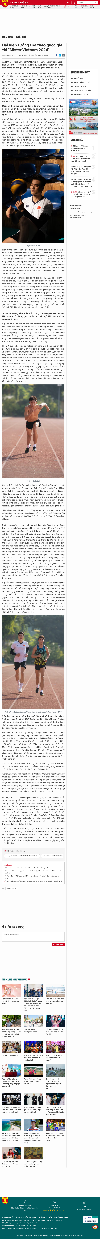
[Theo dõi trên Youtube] (68, 2)
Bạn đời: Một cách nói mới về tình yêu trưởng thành (10, 1001)
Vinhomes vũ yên (75, 208)
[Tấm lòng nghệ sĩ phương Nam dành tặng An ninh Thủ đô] (55, 1021)
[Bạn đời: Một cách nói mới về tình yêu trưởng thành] (11, 990)
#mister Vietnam (12, 888)
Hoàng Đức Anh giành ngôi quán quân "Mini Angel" (54, 1057)
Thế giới (33, 7)
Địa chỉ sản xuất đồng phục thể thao (80, 212)
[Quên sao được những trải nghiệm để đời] (33, 1021)
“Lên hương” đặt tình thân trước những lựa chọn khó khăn (10, 1164)
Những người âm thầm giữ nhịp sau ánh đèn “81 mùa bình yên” (80, 148)
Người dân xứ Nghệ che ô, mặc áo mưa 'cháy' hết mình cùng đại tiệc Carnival (55, 1136)
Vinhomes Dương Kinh (76, 205)
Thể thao (77, 7)
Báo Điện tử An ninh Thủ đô (5, 4)
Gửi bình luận (58, 944)
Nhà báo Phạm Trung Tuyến (81, 91)
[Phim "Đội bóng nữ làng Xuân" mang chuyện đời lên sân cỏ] (33, 1070)
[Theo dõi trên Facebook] (65, 2)
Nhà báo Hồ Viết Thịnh (79, 86)
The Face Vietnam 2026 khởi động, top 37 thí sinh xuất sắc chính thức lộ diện (11, 1110)
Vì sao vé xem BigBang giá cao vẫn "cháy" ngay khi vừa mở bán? (33, 1109)
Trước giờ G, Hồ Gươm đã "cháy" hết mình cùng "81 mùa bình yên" (80, 158)
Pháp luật (39, 7)
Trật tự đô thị (15, 7)
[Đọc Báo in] (75, 3)
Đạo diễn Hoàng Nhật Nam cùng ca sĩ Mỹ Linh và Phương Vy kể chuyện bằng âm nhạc (55, 1110)
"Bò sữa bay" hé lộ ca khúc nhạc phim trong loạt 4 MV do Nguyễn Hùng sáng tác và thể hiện (54, 1083)
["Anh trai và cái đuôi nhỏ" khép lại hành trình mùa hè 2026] (55, 990)
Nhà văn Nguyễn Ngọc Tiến (80, 82)
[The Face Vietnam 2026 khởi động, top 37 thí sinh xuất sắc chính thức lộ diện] (11, 1099)
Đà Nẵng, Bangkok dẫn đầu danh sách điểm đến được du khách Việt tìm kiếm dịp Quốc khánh (11, 1136)
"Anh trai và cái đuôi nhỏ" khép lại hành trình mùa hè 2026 (55, 1001)
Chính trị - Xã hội (25, 7)
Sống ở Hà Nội (84, 7)
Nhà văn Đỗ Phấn (77, 78)
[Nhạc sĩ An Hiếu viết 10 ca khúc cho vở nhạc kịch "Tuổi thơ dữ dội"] (33, 1047)
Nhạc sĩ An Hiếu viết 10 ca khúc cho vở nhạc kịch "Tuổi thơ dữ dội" (33, 1057)
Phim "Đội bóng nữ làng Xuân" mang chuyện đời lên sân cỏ (32, 1081)
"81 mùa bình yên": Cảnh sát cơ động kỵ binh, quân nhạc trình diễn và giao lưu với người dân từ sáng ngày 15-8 (81, 182)
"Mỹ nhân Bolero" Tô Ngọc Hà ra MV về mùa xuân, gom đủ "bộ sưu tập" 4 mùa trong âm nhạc (32, 877)
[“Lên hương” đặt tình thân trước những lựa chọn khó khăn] (11, 1153)
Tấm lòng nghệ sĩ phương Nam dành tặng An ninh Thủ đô (55, 1032)
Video (46, 7)
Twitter (60, 55)
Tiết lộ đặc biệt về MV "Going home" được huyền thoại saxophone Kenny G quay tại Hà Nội (33, 881)
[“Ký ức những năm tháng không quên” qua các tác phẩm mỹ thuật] (33, 1153)
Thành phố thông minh (54, 7)
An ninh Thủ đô (19, 2)
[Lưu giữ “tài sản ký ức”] (11, 1047)
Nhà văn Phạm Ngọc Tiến (80, 95)
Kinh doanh (92, 7)
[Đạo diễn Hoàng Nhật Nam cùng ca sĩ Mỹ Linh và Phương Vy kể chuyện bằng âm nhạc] (55, 1099)
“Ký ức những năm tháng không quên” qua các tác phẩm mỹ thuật (33, 1164)
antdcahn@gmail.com (84, 1209)
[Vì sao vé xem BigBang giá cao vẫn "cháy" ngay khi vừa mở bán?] (33, 1099)
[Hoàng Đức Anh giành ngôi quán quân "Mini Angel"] (55, 1047)
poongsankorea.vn (75, 217)
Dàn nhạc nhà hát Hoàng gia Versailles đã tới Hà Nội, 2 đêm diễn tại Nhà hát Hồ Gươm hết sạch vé (33, 872)
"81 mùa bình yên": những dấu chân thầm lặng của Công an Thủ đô (81, 194)
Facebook (56, 55)
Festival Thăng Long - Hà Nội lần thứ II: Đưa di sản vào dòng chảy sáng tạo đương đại (11, 1082)
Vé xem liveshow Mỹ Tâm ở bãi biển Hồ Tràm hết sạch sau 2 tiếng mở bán (27, 868)
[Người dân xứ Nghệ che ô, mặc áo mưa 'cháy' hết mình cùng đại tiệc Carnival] (55, 1125)
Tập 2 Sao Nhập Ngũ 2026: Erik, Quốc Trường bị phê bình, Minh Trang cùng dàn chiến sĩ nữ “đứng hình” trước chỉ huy (33, 1005)
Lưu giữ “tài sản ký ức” (10, 1055)
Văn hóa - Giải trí (68, 7)
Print (63, 55)
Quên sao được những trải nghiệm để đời (32, 1031)
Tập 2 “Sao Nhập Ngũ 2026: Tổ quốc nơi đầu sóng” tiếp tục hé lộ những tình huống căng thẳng (32, 1138)
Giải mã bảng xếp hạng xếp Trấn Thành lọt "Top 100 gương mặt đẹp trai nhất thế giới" (81, 170)
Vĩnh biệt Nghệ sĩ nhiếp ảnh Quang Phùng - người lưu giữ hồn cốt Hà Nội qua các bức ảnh (11, 1033)
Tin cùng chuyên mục (14, 979)
